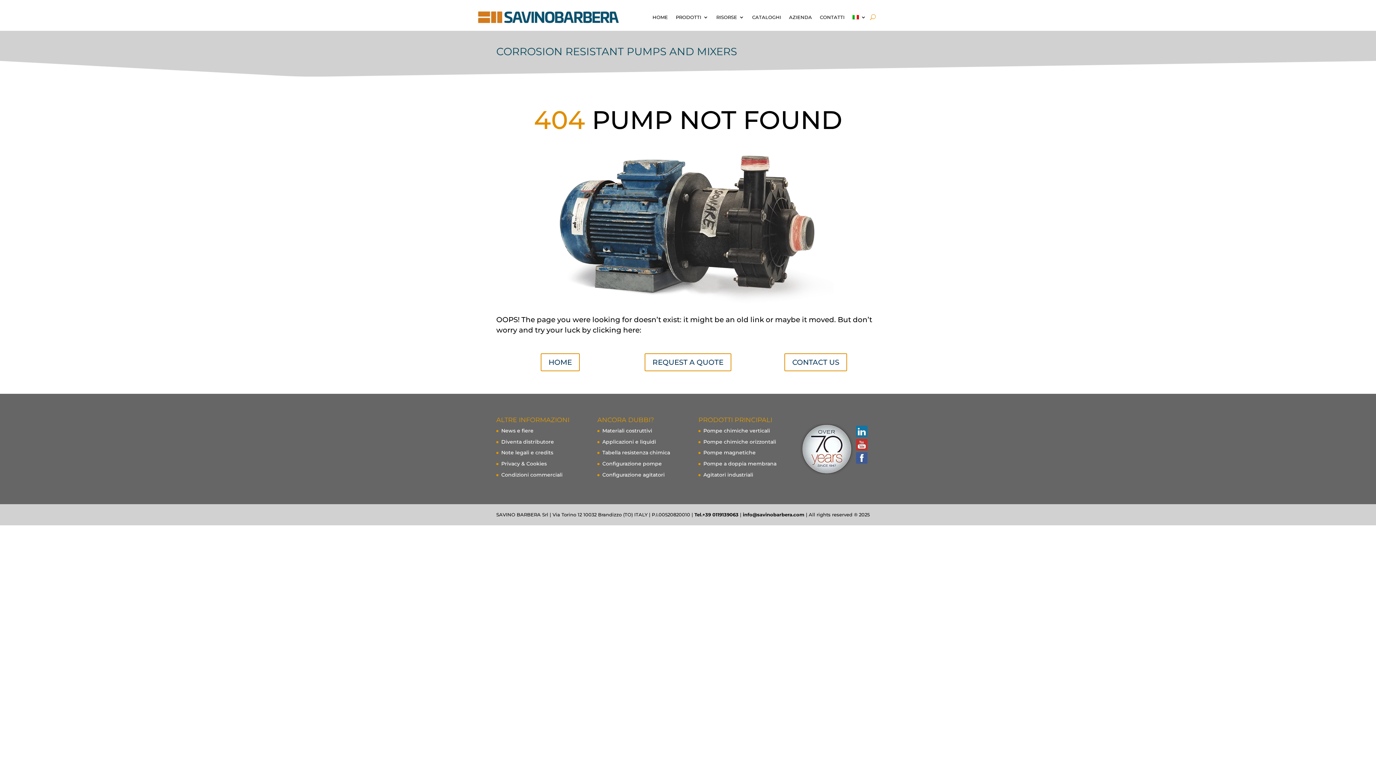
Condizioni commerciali (532, 475)
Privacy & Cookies (524, 463)
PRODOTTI (688, 17)
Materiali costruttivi (627, 430)
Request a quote (688, 362)
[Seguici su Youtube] (861, 444)
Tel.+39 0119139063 (716, 514)
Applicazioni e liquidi (629, 442)
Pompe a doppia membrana (740, 463)
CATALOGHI (766, 17)
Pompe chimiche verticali (736, 430)
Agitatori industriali (728, 475)
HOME (660, 17)
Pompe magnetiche (729, 452)
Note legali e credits (527, 452)
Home (560, 362)
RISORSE (726, 17)
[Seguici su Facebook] (861, 458)
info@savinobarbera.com (773, 514)
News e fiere (517, 430)
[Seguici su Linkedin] (861, 431)
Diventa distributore (527, 442)
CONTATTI (832, 17)
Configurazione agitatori (633, 475)
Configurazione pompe (632, 463)
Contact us (815, 362)
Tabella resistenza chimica (636, 452)
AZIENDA (800, 17)
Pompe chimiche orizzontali (739, 442)
